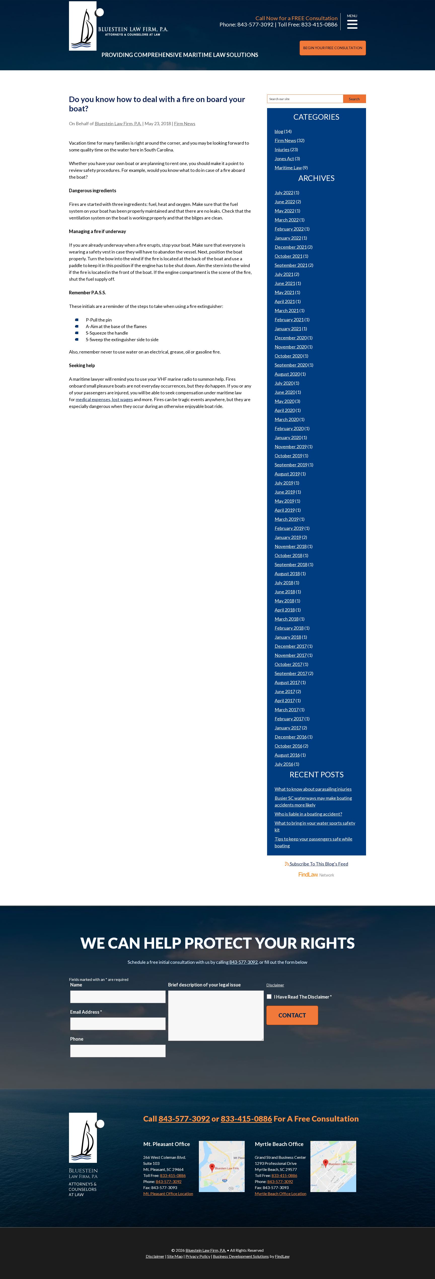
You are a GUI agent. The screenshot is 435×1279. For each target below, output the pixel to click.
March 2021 (287, 310)
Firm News (184, 123)
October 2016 (288, 746)
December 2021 (291, 247)
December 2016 (291, 737)
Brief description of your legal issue (204, 984)
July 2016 (284, 764)
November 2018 (291, 546)
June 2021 (285, 283)
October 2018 (288, 555)
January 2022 (288, 238)
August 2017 (287, 682)
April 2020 (285, 410)
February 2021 (289, 319)
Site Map (175, 1256)
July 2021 (284, 274)
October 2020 (288, 356)
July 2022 (284, 192)
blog (279, 131)
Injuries (282, 149)
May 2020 (284, 401)
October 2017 (288, 664)
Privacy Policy (198, 1256)
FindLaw (282, 1256)
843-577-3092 (255, 24)
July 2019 (284, 483)
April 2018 (285, 610)
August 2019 (287, 473)
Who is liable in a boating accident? (308, 814)
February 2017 (289, 718)
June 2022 (285, 201)
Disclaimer (275, 985)
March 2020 (287, 419)
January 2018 (288, 637)
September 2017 (291, 673)
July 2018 (284, 582)
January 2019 (288, 537)
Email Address (86, 1012)
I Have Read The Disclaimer (303, 996)
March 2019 (287, 519)
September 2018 (291, 564)
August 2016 (287, 755)
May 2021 (284, 292)
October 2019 (288, 455)
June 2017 (285, 691)
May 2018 (284, 600)
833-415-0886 (319, 24)
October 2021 (288, 256)
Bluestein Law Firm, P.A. (118, 123)
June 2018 (285, 591)
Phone (76, 1039)
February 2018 (289, 628)
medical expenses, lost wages (104, 399)
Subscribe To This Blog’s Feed (318, 864)
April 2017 (285, 700)
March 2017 (287, 709)
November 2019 (291, 446)
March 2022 (287, 219)
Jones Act (284, 158)
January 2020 (288, 437)
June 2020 (285, 392)
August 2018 (287, 573)
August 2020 (287, 374)
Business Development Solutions (241, 1256)
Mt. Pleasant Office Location (168, 1193)
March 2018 (287, 619)
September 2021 (291, 265)
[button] (430, 1242)
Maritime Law (288, 167)
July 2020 (284, 383)
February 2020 (289, 428)
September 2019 (291, 464)
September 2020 (291, 365)
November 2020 (291, 346)
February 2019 (289, 528)
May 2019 (284, 501)
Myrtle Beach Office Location (280, 1193)
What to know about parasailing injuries (313, 789)
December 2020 (291, 337)
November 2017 (291, 655)
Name (76, 984)
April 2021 (285, 301)
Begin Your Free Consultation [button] (332, 48)
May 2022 (284, 210)
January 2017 (288, 727)
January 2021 (288, 328)
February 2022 (289, 229)
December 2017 (291, 646)
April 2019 (285, 510)
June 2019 (285, 492)
